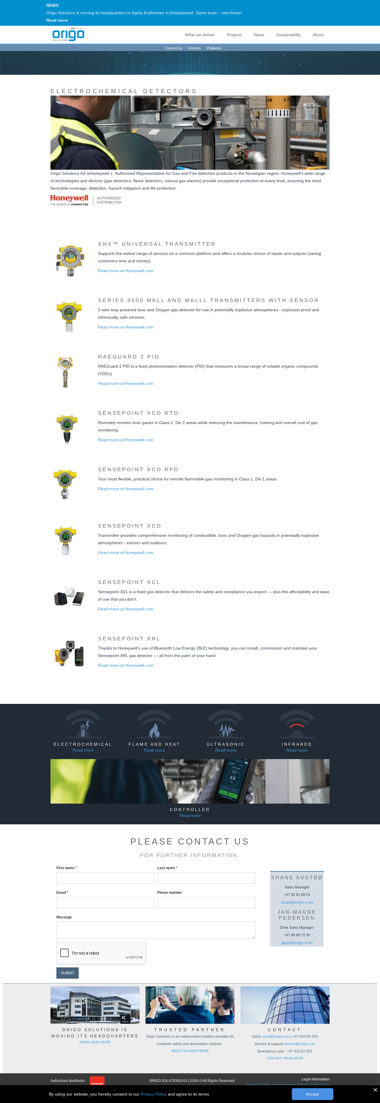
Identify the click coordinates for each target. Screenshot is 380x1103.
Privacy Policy (154, 1094)
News (259, 34)
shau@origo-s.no (297, 902)
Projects (234, 34)
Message (64, 917)
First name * (66, 868)
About (318, 34)
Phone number (169, 893)
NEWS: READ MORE (95, 1042)
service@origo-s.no (299, 1044)
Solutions (194, 48)
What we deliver (200, 34)
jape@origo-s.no (297, 942)
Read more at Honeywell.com (125, 270)
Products (214, 48)
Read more (57, 20)
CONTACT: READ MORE (285, 1058)
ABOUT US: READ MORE (190, 1051)
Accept (312, 1094)
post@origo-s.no (277, 1036)
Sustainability (288, 34)
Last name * (167, 868)
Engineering (173, 48)
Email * (62, 893)
